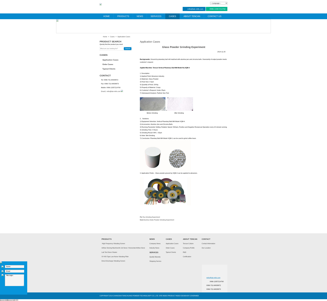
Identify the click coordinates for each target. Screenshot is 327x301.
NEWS (140, 16)
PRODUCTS (123, 16)
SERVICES (156, 16)
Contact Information (208, 243)
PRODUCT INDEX (174, 296)
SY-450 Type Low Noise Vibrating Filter (115, 257)
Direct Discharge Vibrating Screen (113, 261)
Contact (206, 239)
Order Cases (107, 64)
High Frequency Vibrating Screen (113, 243)
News (152, 239)
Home (105, 37)
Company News (155, 243)
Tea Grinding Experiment (151, 217)
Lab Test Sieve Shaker (109, 252)
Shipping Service (155, 261)
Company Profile (189, 248)
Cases (112, 37)
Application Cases (124, 37)
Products (107, 239)
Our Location (206, 248)
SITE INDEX (163, 296)
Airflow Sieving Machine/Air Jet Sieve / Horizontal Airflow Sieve (123, 248)
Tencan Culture (188, 243)
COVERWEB (194, 296)
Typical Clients (108, 69)
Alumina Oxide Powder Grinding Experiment (158, 220)
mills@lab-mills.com (195, 9)
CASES (172, 16)
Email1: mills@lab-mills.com (111, 91)
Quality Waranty (154, 257)
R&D (184, 252)
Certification (187, 257)
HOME (106, 16)
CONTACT (105, 75)
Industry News (154, 248)
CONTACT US (214, 16)
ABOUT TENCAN (192, 16)
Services (153, 252)
